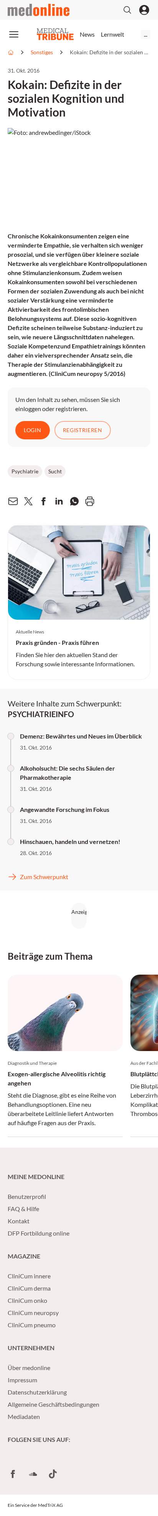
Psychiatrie (25, 471)
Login (32, 430)
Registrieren (82, 430)
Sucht (55, 471)
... (145, 34)
